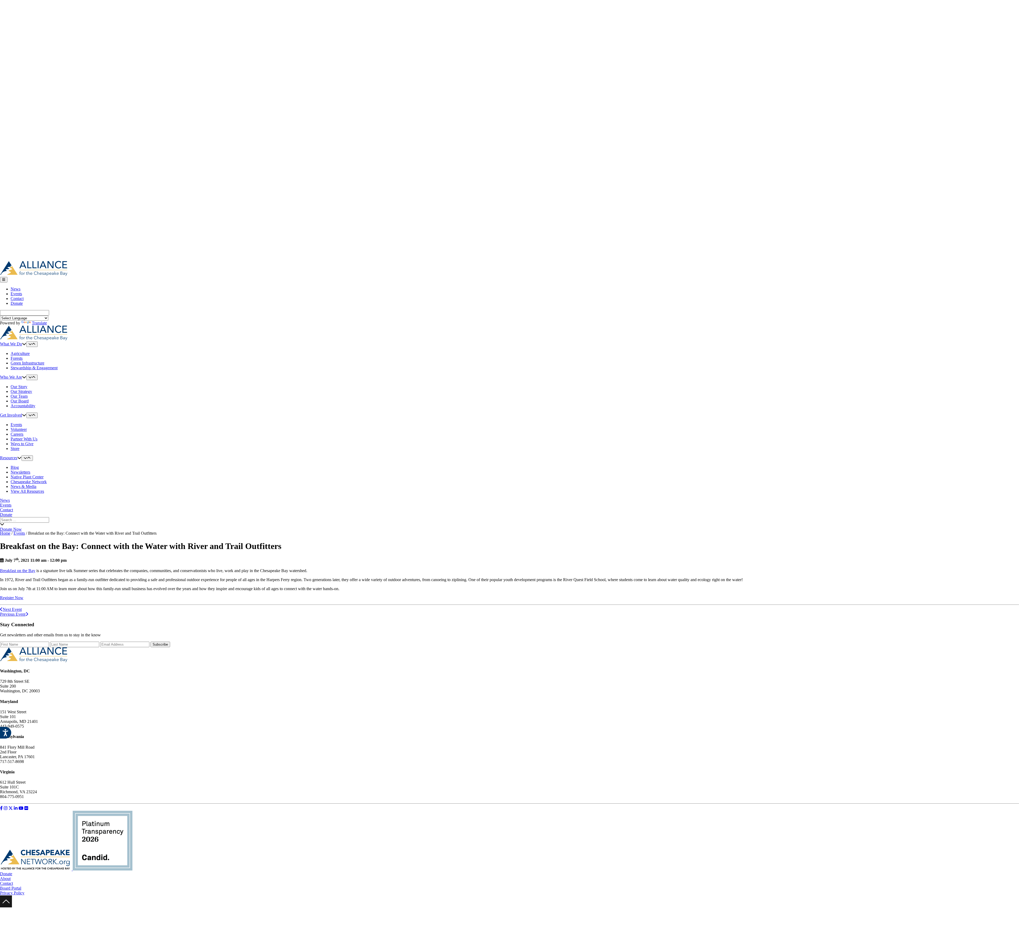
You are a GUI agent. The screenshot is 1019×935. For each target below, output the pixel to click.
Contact (17, 298)
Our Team (19, 396)
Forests (17, 358)
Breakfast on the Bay (17, 570)
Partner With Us (24, 439)
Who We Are (11, 377)
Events (16, 293)
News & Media (23, 486)
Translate (39, 323)
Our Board (20, 401)
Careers (17, 434)
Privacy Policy (12, 893)
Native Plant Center (27, 477)
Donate (17, 303)
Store (15, 448)
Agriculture (20, 353)
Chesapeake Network (29, 481)
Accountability (23, 406)
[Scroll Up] (6, 906)
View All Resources (27, 491)
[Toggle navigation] (3, 279)
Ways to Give (22, 443)
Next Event (12, 609)
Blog (15, 467)
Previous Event (12, 614)
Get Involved (11, 415)
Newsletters (20, 472)
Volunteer (19, 429)
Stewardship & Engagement (34, 368)
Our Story (19, 386)
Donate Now (11, 529)
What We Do (11, 344)
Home (5, 533)
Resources (8, 458)
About (5, 878)
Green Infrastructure (27, 363)
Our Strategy (21, 391)
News (15, 289)
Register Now (11, 597)
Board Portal (10, 888)
